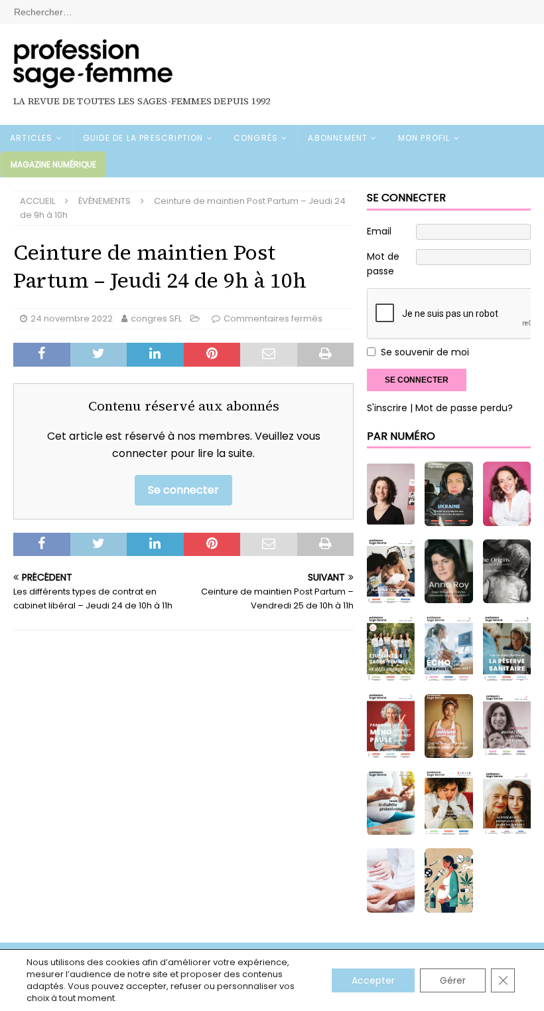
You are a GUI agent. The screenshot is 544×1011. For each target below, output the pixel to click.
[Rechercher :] (272, 11)
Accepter (373, 980)
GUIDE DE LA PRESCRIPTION (143, 137)
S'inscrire (387, 407)
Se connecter (183, 490)
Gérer (453, 980)
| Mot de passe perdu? (461, 407)
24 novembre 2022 (72, 318)
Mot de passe (383, 264)
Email (379, 231)
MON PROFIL (424, 137)
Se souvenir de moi (425, 352)
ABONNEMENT (338, 137)
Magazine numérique (53, 164)
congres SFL (156, 318)
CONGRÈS (256, 137)
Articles (31, 137)
